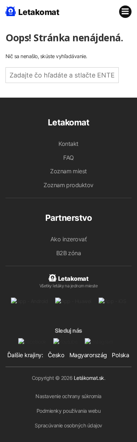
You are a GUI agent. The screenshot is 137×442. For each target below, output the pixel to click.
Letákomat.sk (89, 378)
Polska (120, 355)
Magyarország (88, 355)
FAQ (68, 157)
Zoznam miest (68, 171)
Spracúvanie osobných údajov (68, 425)
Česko (56, 355)
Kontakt (68, 143)
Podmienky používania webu (68, 411)
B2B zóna (68, 253)
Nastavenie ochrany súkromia (68, 396)
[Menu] (125, 11)
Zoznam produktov (68, 185)
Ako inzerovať (68, 239)
